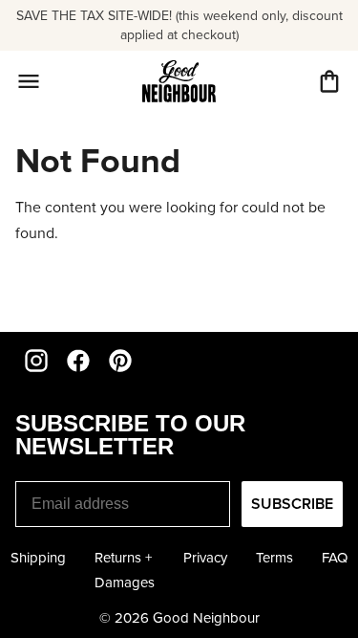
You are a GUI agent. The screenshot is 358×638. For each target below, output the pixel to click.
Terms (274, 557)
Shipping (38, 557)
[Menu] (29, 81)
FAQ (334, 557)
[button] (329, 81)
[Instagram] (36, 361)
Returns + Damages (125, 570)
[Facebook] (78, 361)
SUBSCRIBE (292, 504)
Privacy (205, 557)
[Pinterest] (120, 361)
